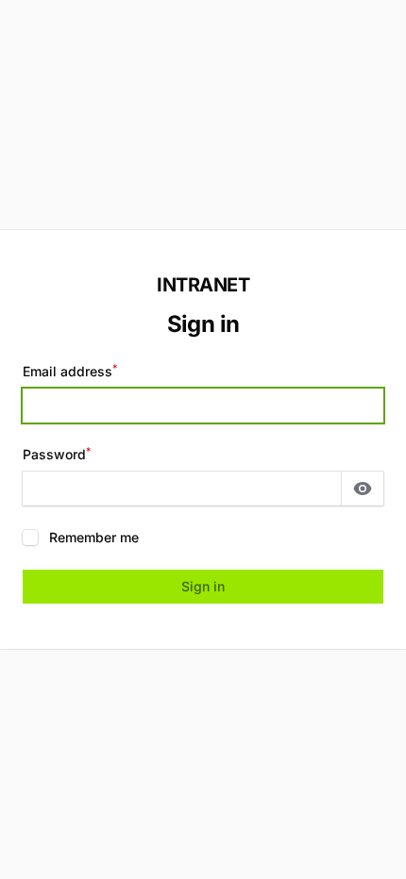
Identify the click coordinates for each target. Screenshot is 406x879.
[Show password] (362, 488)
